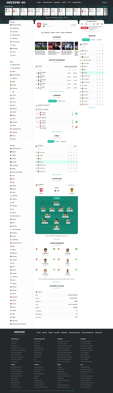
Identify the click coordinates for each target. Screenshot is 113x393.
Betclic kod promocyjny (86, 371)
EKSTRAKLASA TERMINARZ (85, 348)
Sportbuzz (57, 2)
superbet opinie (61, 371)
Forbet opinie (60, 378)
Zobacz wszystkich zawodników (56, 91)
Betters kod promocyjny (63, 385)
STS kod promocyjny (85, 367)
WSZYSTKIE (105, 6)
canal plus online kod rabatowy (65, 352)
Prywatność (64, 332)
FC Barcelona (37, 341)
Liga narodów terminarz (86, 361)
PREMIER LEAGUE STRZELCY (16, 376)
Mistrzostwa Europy (39, 385)
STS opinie (59, 367)
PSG (35, 359)
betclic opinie (83, 374)
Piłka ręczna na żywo (39, 369)
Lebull (58, 382)
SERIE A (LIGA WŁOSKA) (16, 355)
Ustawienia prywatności (74, 332)
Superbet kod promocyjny (86, 376)
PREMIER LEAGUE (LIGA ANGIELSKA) (18, 350)
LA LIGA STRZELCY (14, 378)
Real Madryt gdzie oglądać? (63, 376)
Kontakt (39, 332)
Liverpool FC (37, 346)
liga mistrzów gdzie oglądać (41, 387)
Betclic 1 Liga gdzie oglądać (63, 355)
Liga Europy (13, 343)
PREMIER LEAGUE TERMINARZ (86, 350)
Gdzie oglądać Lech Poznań (63, 361)
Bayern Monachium (38, 350)
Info (42, 32)
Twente (66, 17)
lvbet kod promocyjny (85, 380)
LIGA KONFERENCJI (15, 346)
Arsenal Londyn (38, 352)
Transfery (62, 32)
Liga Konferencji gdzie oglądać (64, 357)
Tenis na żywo (37, 371)
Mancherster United (39, 348)
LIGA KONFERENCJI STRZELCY (17, 371)
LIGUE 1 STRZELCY (14, 385)
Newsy (39, 2)
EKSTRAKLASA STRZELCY (16, 374)
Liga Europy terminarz (85, 343)
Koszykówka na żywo (39, 374)
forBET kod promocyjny (63, 374)
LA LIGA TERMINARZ (84, 352)
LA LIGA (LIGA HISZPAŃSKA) (16, 352)
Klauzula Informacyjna (87, 332)
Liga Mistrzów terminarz (86, 341)
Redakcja (44, 332)
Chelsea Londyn (37, 355)
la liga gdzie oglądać (62, 343)
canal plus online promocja (63, 350)
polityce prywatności (70, 390)
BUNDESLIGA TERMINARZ (85, 357)
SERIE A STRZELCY (15, 380)
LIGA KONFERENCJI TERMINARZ (86, 346)
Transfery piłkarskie (39, 382)
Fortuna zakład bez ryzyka (86, 382)
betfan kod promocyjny (86, 378)
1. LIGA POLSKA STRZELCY (16, 387)
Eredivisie (61, 17)
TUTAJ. (94, 29)
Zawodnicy (46, 32)
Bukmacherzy (77, 2)
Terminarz (52, 32)
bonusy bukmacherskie (62, 387)
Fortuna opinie (60, 369)
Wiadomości (69, 32)
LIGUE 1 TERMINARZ (84, 359)
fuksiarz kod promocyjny (63, 380)
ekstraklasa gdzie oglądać (63, 348)
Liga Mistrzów (14, 341)
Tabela (57, 32)
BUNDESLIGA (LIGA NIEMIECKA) (17, 357)
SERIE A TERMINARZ (84, 355)
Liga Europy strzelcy (16, 369)
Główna (47, 17)
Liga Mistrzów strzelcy (16, 367)
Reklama (51, 332)
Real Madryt (37, 343)
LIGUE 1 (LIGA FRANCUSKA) (16, 359)
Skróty (64, 2)
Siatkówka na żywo (38, 367)
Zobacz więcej (56, 239)
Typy (69, 2)
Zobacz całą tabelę (56, 174)
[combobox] (74, 25)
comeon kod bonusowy (85, 387)
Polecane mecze (38, 380)
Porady (36, 378)
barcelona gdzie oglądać (63, 341)
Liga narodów (14, 361)
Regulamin (56, 332)
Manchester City (38, 357)
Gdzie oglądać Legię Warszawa (64, 359)
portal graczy (98, 332)
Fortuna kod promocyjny (86, 369)
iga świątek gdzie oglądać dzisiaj (65, 346)
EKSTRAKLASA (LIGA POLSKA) (17, 348)
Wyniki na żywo (47, 2)
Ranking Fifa (37, 376)
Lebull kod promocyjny (85, 385)
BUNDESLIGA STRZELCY (16, 382)
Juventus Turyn (37, 361)
